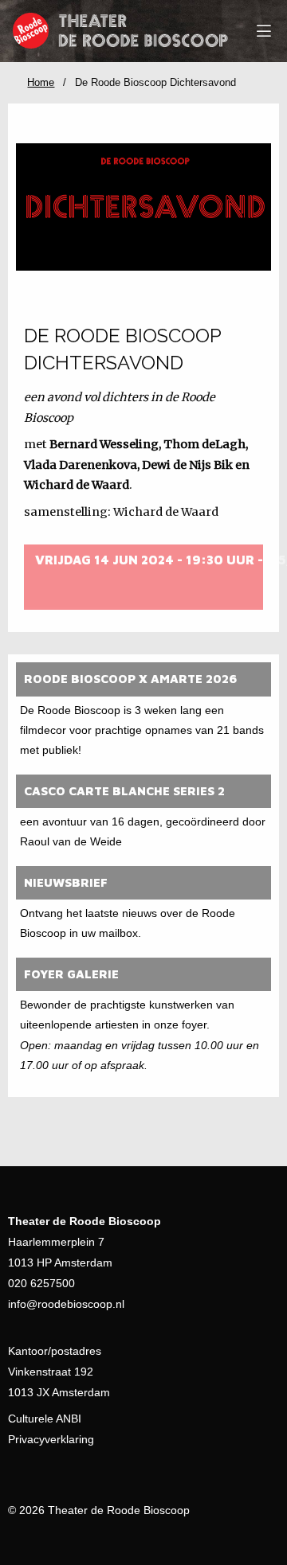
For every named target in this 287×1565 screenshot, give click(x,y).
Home (40, 82)
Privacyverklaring (51, 1439)
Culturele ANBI (44, 1418)
